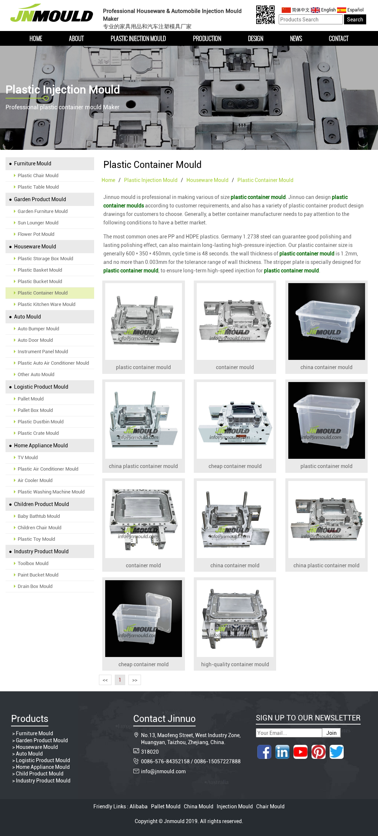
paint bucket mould (38, 575)
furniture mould (32, 163)
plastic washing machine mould (51, 492)
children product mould (41, 504)
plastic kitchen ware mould (46, 304)
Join (331, 733)
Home (36, 38)
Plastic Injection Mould (138, 38)
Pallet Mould (166, 806)
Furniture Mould (34, 733)
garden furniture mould (43, 211)
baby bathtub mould (39, 516)
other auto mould (36, 374)
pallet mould (31, 399)
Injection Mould (235, 806)
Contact (338, 38)
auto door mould (35, 340)
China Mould (198, 806)
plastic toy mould (36, 539)
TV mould (28, 457)
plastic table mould (38, 187)
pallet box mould (35, 410)
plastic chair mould (38, 175)
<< (105, 680)
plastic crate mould (38, 433)
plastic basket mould (40, 270)
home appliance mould (40, 445)
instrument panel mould (43, 351)
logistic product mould (40, 387)
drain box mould (35, 586)
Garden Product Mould (42, 740)
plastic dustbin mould (40, 421)
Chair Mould (270, 806)
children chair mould (39, 527)
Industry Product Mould (43, 781)
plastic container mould (43, 293)
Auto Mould (29, 754)
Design (255, 38)
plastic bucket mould (40, 281)
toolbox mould (33, 563)
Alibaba (139, 806)
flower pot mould (36, 234)
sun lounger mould (38, 223)
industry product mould (41, 551)
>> (134, 680)
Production (207, 38)
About (76, 38)
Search (355, 20)
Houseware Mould (37, 747)
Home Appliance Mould (43, 767)
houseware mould (34, 247)
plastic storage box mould (45, 258)
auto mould (27, 317)
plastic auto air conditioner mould (53, 363)
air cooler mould (35, 480)
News (296, 38)
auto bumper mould (38, 328)
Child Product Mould (39, 774)
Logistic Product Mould (43, 760)
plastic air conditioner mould (48, 469)
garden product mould (39, 199)
